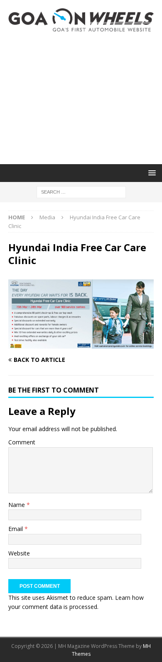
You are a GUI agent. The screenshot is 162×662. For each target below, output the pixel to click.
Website (19, 553)
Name (17, 505)
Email (16, 529)
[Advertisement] (81, 98)
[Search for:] (81, 191)
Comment (21, 442)
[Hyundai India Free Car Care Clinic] (81, 344)
